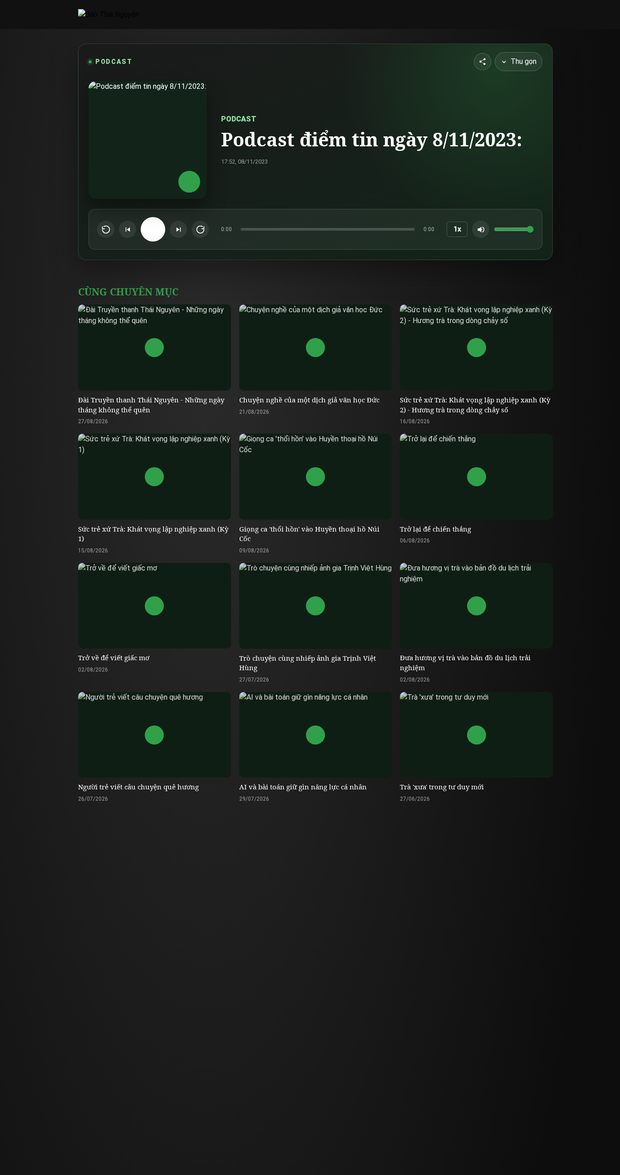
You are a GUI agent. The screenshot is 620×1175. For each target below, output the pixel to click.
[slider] (328, 229)
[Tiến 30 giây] (200, 229)
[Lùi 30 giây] (105, 229)
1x (457, 229)
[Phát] (153, 229)
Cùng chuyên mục (128, 291)
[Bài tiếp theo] (178, 229)
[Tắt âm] (480, 229)
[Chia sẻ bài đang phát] (482, 61)
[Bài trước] (127, 229)
